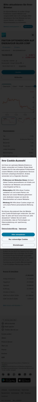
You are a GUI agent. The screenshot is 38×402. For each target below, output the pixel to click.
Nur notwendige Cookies (18, 239)
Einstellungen (18, 245)
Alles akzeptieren (18, 234)
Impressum (23, 228)
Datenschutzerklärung (9, 228)
